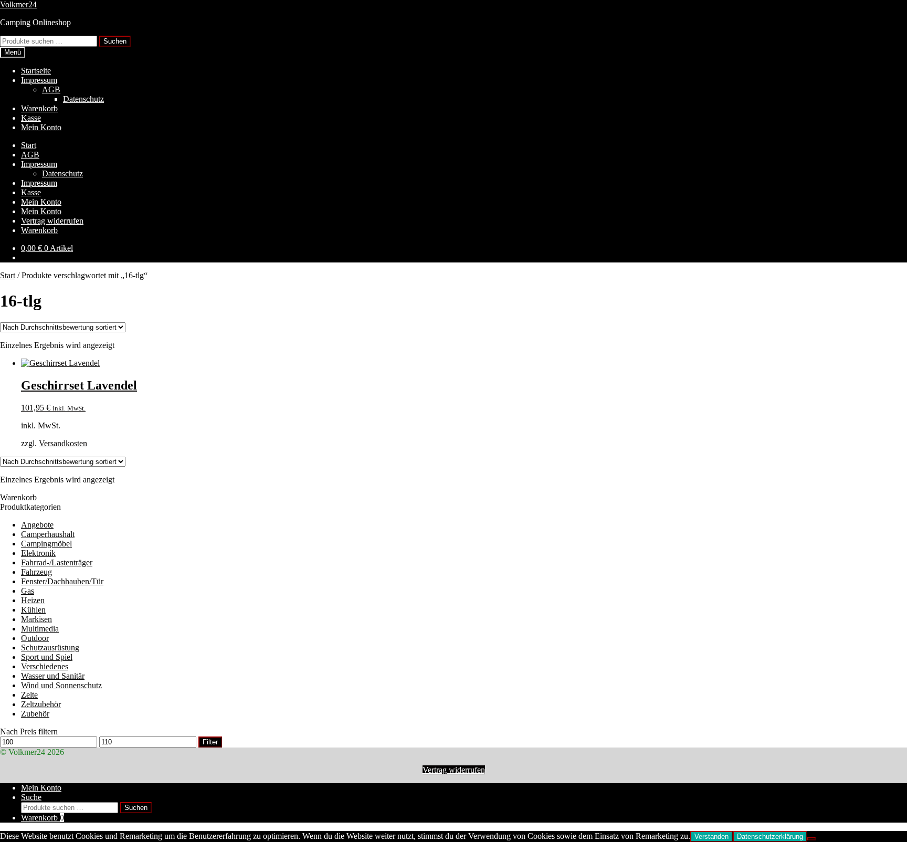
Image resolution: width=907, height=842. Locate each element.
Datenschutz (83, 98)
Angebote (37, 524)
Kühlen (33, 609)
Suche (31, 797)
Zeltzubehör (41, 704)
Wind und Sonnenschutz (61, 685)
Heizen (33, 600)
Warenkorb (39, 108)
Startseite (36, 70)
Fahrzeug (36, 571)
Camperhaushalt (48, 534)
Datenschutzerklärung (770, 836)
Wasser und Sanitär (53, 675)
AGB (51, 89)
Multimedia (40, 628)
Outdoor (35, 638)
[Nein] (811, 838)
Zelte (29, 694)
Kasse (31, 117)
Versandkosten (63, 443)
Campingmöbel (46, 543)
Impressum (39, 80)
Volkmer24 (18, 4)
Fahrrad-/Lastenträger (56, 562)
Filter (210, 742)
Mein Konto (41, 127)
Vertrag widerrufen (52, 220)
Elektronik (38, 553)
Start (28, 145)
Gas (27, 590)
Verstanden (711, 836)
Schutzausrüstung (50, 647)
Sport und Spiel (46, 656)
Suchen (114, 41)
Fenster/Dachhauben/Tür (62, 581)
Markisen (36, 619)
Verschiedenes (44, 666)
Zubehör (35, 713)
